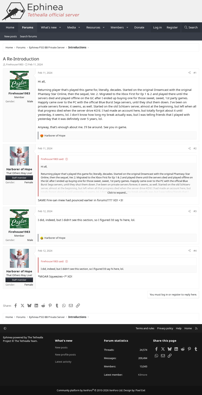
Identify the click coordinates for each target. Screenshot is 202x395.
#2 (195, 148)
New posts (10, 36)
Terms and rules (145, 328)
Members (117, 27)
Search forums (28, 36)
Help (178, 328)
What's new (49, 27)
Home (10, 27)
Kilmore (142, 374)
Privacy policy (165, 328)
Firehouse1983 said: (52, 159)
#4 (195, 250)
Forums (27, 27)
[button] (60, 27)
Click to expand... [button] (117, 192)
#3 (195, 211)
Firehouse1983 (14, 64)
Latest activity (63, 361)
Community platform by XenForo (90, 390)
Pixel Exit (140, 390)
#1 (195, 72)
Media (71, 27)
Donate (139, 27)
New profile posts (65, 354)
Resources (93, 27)
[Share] (189, 72)
